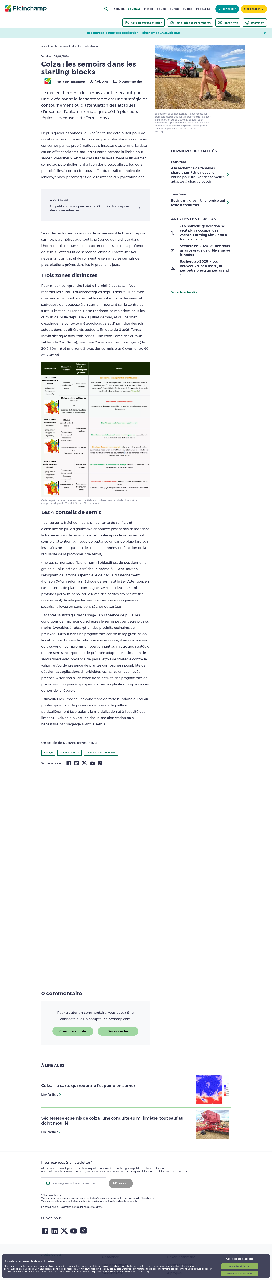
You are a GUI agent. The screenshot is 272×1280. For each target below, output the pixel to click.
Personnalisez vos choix (239, 1273)
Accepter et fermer (239, 1266)
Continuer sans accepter (239, 1258)
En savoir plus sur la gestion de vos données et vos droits (72, 1207)
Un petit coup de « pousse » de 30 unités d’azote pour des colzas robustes (89, 208)
